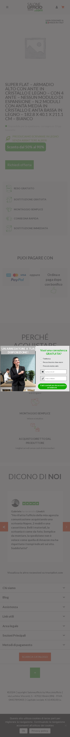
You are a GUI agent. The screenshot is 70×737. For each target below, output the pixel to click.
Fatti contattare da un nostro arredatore (53, 386)
